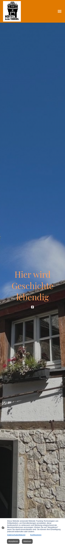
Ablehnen (27, 541)
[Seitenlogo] (12, 11)
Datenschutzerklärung (16, 535)
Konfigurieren (35, 535)
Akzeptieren (13, 541)
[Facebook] (32, 307)
